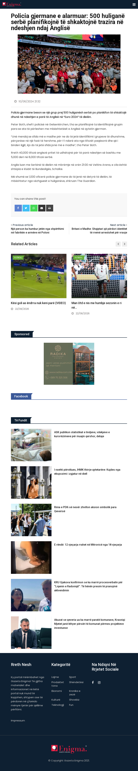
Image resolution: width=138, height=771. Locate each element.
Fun (71, 705)
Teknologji (57, 705)
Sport (72, 677)
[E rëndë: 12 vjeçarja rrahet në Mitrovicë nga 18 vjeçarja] (31, 557)
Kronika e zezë (74, 692)
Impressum (18, 720)
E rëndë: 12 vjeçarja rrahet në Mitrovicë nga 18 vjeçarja (88, 544)
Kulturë (55, 699)
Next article (117, 225)
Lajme (55, 677)
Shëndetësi (76, 682)
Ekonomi (56, 691)
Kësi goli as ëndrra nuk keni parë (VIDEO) (38, 303)
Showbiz (74, 699)
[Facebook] (18, 208)
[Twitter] (26, 208)
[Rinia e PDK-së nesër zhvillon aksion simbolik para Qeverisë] (31, 520)
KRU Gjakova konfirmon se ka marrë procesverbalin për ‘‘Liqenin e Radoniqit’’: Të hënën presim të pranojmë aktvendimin (88, 586)
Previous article (23, 225)
